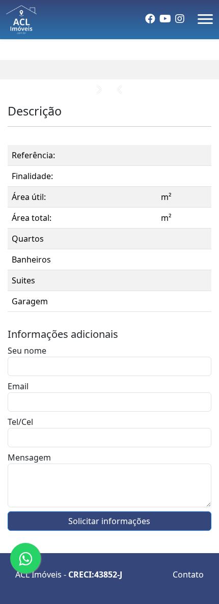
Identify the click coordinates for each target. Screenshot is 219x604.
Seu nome (27, 350)
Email (18, 386)
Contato (188, 574)
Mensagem (29, 457)
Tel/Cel (20, 421)
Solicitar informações (109, 521)
